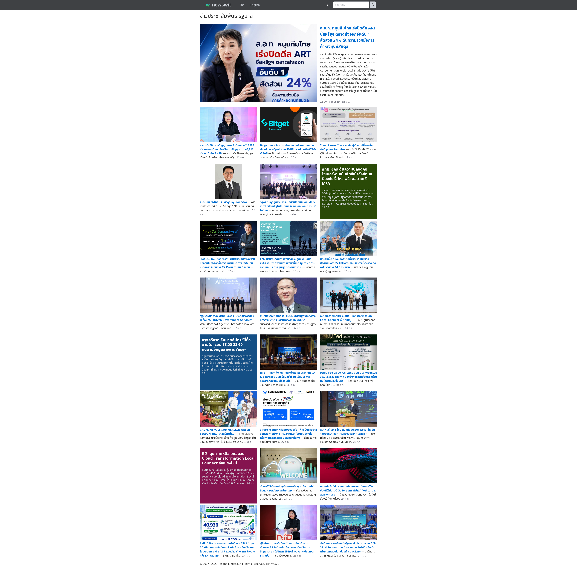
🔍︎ (372, 5)
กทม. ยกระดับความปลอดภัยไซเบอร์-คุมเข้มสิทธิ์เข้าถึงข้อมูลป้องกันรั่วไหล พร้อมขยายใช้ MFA (347, 176)
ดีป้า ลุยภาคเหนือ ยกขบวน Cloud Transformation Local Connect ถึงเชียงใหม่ (228, 458)
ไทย (242, 5)
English (255, 5)
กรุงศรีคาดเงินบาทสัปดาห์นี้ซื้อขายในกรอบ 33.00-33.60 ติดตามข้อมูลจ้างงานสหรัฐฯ (226, 344)
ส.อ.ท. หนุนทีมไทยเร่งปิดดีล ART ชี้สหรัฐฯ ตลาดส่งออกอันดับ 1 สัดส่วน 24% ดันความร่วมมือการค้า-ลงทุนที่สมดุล (348, 37)
